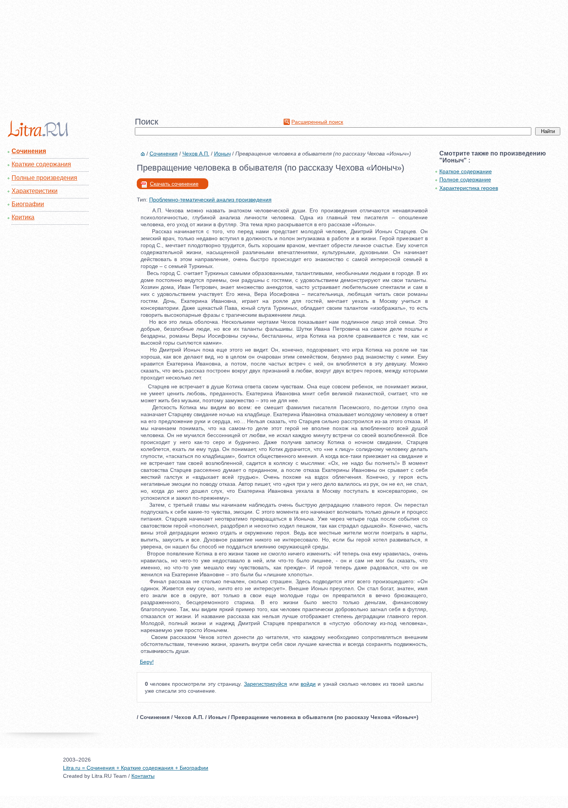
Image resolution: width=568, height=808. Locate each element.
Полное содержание (465, 179)
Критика (23, 217)
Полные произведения (44, 177)
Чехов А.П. (195, 153)
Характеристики (35, 191)
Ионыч (222, 153)
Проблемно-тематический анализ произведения (210, 199)
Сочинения (29, 151)
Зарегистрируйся (265, 684)
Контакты (143, 776)
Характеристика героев (468, 188)
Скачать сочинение (174, 184)
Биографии (28, 204)
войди (308, 684)
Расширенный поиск (317, 122)
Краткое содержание (465, 171)
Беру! (147, 662)
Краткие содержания (41, 164)
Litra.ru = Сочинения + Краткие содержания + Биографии (135, 768)
